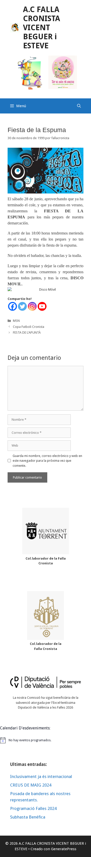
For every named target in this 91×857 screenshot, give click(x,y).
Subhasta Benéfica (27, 817)
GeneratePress (63, 849)
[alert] (45, 740)
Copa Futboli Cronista (28, 327)
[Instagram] (32, 306)
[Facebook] (12, 306)
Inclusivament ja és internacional (41, 776)
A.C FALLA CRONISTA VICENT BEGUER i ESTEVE (41, 27)
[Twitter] (22, 306)
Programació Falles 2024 (33, 808)
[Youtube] (42, 306)
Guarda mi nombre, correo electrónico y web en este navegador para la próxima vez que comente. (47, 461)
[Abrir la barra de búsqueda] (79, 105)
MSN (16, 321)
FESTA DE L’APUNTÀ (27, 332)
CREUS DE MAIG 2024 (30, 785)
